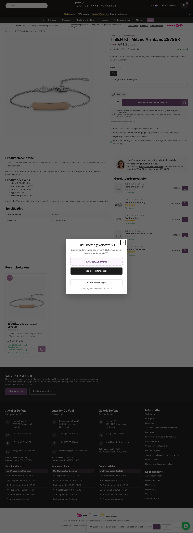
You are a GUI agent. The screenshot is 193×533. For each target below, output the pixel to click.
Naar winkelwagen (96, 282)
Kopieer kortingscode (96, 270)
